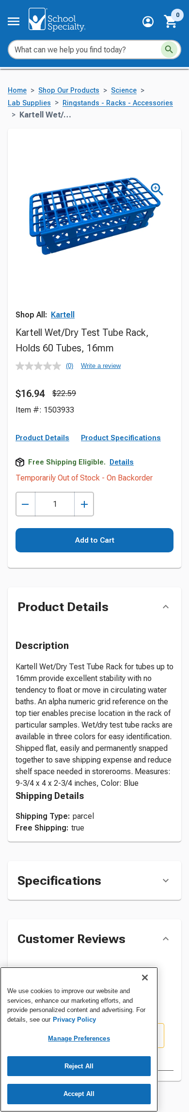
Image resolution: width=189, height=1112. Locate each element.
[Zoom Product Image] (157, 189)
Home (17, 90)
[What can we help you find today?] (169, 49)
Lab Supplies (29, 103)
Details (122, 462)
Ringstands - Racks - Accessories (118, 103)
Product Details (42, 437)
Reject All (79, 1066)
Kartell (63, 314)
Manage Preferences (79, 1038)
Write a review (101, 365)
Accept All (78, 1093)
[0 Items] (171, 21)
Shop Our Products (68, 90)
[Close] (145, 977)
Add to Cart (94, 540)
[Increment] (84, 504)
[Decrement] (25, 504)
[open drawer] (13, 21)
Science (124, 90)
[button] (148, 21)
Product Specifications (121, 437)
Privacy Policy (74, 1019)
